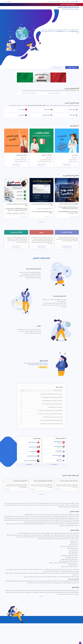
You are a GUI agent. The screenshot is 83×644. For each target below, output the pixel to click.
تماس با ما (49, 1)
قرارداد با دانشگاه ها (66, 232)
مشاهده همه (54, 464)
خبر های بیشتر (41, 222)
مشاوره (54, 1)
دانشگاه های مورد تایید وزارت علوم (54, 93)
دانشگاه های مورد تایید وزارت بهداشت (29, 93)
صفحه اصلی (73, 1)
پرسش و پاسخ (43, 367)
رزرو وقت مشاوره (72, 67)
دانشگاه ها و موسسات (16, 232)
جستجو (23, 390)
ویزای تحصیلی (35, 583)
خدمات (63, 1)
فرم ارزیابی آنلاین (57, 67)
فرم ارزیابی (58, 1)
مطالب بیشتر (41, 494)
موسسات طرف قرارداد (67, 247)
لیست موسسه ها (16, 247)
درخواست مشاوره (67, 164)
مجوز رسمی (76, 9)
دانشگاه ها (67, 1)
